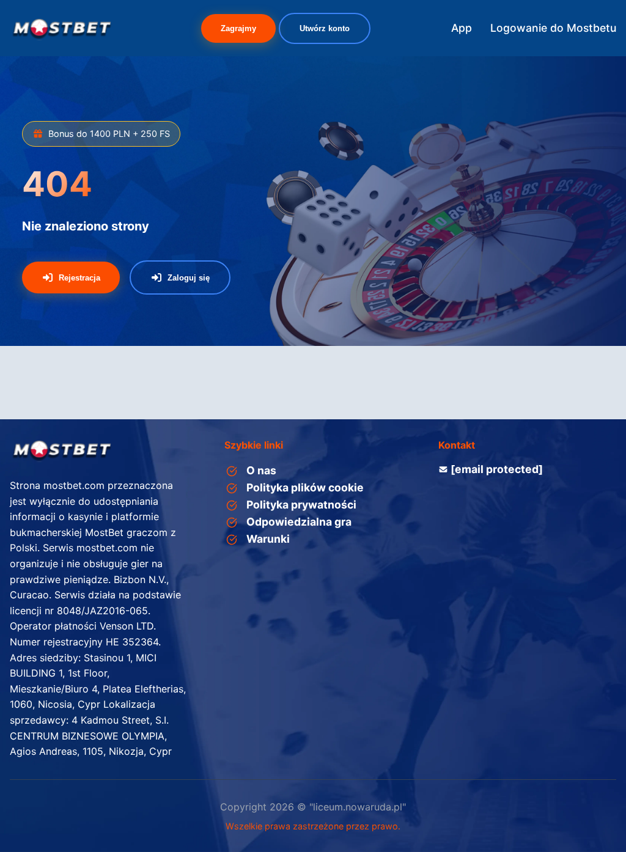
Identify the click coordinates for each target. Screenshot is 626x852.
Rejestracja (79, 277)
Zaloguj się (189, 277)
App (461, 27)
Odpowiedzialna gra (299, 521)
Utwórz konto (325, 28)
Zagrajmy (238, 28)
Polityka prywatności (301, 504)
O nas (261, 470)
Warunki (268, 538)
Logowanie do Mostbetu (553, 27)
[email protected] (497, 469)
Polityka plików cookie (305, 487)
